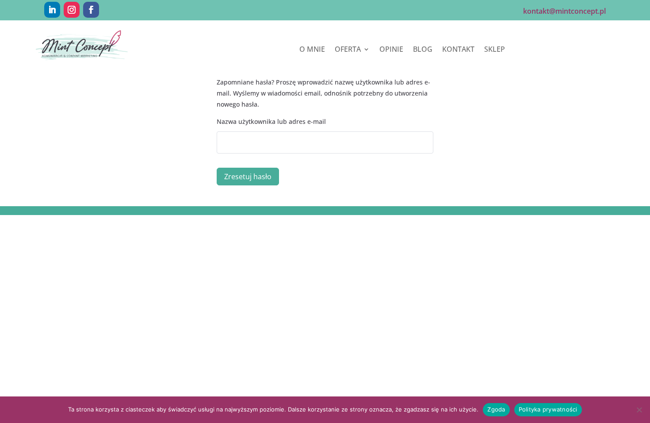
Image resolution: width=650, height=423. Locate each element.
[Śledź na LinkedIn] (52, 10)
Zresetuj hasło (247, 176)
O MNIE (312, 50)
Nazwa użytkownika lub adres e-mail (271, 121)
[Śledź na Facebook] (91, 10)
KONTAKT (458, 50)
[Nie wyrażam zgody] (639, 409)
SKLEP (494, 50)
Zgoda (496, 409)
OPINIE (391, 50)
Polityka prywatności (548, 409)
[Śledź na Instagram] (72, 10)
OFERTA (348, 50)
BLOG (422, 50)
